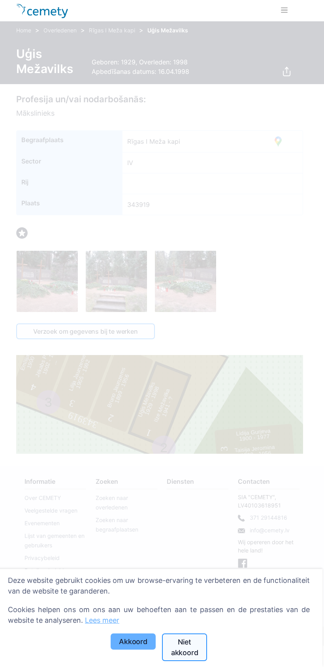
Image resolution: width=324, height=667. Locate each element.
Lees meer (102, 620)
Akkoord (133, 641)
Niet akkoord (184, 647)
